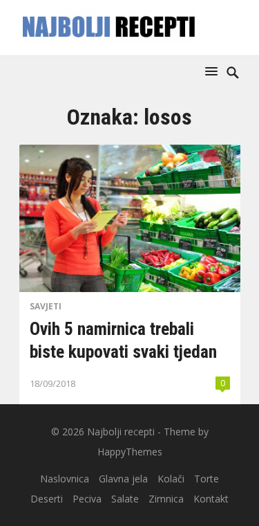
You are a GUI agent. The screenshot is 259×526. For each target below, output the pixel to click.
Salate (125, 498)
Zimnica (166, 498)
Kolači (170, 478)
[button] (214, 71)
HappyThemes (129, 451)
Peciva (87, 498)
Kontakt (211, 498)
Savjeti (45, 306)
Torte (206, 478)
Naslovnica (64, 478)
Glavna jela (123, 478)
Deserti (46, 498)
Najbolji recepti (121, 431)
